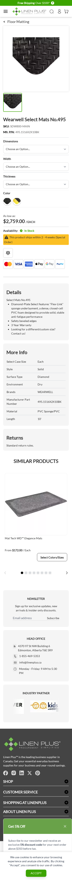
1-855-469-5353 (29, 656)
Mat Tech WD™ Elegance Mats (23, 538)
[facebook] (5, 773)
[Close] (65, 826)
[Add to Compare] (8, 253)
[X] (29, 773)
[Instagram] (13, 773)
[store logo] (30, 11)
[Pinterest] (37, 773)
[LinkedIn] (21, 773)
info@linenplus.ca (30, 662)
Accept (36, 873)
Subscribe (53, 618)
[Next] (67, 573)
